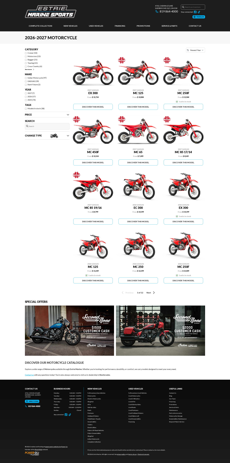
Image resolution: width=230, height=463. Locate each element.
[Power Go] (46, 453)
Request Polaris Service (176, 422)
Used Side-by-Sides (134, 404)
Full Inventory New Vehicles (96, 393)
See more (28, 69)
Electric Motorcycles (94, 399)
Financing (120, 26)
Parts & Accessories (175, 413)
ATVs (89, 404)
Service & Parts (169, 26)
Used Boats (132, 407)
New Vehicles (70, 26)
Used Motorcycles (134, 396)
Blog (170, 396)
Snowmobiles (92, 422)
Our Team (172, 399)
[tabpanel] (67, 401)
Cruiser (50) (32, 53)
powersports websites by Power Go (56, 447)
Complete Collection (40, 26)
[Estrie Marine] (50, 11)
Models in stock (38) (36, 108)
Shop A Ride (38, 449)
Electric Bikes (92, 427)
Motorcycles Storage (175, 416)
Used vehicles (96, 26)
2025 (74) (32, 100)
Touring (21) (33, 63)
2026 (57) (32, 96)
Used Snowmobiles (134, 419)
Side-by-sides (92, 407)
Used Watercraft (133, 416)
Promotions (143, 26)
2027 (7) (31, 93)
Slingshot (90, 402)
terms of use (132, 454)
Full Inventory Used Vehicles (137, 393)
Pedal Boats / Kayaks (94, 419)
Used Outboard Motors (135, 413)
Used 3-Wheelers (134, 399)
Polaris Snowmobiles (94, 433)
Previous (129, 292)
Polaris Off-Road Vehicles (96, 430)
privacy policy (121, 454)
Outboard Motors (93, 416)
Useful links (175, 389)
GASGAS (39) (33, 81)
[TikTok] (199, 12)
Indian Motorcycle (93, 439)
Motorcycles (92, 396)
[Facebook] (195, 12)
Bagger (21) (32, 59)
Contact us (29, 375)
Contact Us (195, 26)
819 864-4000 (169, 11)
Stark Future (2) (34, 84)
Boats (89, 410)
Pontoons (91, 413)
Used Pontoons (133, 410)
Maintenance (173, 410)
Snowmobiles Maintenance (178, 419)
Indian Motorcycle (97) (37, 78)
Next (149, 292)
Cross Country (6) (35, 66)
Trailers (90, 425)
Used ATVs (131, 402)
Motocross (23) (34, 56)
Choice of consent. (143, 454)
